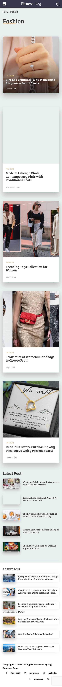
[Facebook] (6, 672)
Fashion (10, 76)
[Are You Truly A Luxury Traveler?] (9, 634)
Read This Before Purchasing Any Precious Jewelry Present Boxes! (30, 449)
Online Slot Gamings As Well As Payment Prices (39, 547)
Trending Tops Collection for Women (27, 268)
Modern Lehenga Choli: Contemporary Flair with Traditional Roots (24, 176)
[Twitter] (48, 679)
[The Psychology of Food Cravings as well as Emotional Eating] (11, 515)
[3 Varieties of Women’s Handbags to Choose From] (31, 319)
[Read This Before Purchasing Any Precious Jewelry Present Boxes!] (31, 409)
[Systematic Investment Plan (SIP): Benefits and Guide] (11, 499)
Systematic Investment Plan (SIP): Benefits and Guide (40, 499)
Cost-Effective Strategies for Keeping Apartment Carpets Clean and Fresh (37, 591)
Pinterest (38, 679)
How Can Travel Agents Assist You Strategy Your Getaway (36, 647)
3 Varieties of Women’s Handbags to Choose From (30, 358)
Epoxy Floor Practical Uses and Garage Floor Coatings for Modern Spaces (38, 577)
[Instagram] (25, 672)
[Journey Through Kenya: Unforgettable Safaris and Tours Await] (9, 620)
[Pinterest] (29, 679)
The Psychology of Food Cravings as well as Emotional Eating (40, 515)
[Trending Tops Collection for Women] (31, 229)
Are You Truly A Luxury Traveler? (35, 634)
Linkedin (53, 673)
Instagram (34, 673)
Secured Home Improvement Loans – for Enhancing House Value (37, 605)
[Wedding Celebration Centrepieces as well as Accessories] (11, 484)
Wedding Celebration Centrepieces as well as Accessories (41, 483)
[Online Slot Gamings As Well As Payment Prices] (11, 547)
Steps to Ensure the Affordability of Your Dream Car (41, 531)
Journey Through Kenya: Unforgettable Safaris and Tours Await (38, 620)
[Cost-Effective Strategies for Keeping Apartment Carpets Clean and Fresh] (9, 592)
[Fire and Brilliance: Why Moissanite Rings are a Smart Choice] (31, 65)
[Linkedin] (44, 672)
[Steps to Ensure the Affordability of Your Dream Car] (11, 531)
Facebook (15, 673)
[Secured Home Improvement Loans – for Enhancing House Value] (9, 605)
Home (5, 12)
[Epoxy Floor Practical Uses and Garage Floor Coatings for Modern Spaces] (9, 578)
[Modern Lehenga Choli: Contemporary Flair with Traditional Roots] (31, 135)
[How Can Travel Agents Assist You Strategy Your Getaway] (9, 648)
